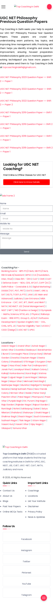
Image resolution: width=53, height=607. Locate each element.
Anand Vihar (23, 345)
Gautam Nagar (28, 357)
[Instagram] (26, 548)
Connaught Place (19, 353)
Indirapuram (39, 365)
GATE (29, 290)
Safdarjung (26, 408)
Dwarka (15, 357)
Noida (28, 393)
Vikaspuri (6, 428)
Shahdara (16, 412)
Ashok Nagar (38, 345)
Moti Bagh (39, 381)
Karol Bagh (31, 373)
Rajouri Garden (40, 404)
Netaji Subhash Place (22, 389)
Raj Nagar (41, 400)
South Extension (42, 416)
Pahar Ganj (39, 393)
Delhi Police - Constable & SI (16, 286)
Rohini (16, 408)
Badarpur (31, 349)
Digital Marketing (41, 286)
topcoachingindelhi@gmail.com (19, 67)
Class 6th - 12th (23, 279)
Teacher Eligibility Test (28, 325)
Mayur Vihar (15, 381)
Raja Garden (7, 404)
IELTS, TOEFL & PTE (16, 294)
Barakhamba (45, 349)
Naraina (5, 389)
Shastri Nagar (25, 416)
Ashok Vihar (7, 349)
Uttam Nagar (39, 420)
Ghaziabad (16, 361)
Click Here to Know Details (26, 182)
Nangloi (46, 385)
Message (4, 233)
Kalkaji (4, 373)
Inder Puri (27, 365)
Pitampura (37, 396)
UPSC (32, 329)
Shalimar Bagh (8, 416)
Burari (6, 353)
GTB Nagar (29, 361)
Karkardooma (17, 373)
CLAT (35, 279)
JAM (30, 294)
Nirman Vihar (17, 393)
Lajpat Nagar (16, 377)
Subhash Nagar (9, 420)
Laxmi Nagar (30, 377)
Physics (35, 314)
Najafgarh (36, 385)
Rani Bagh (6, 408)
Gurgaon (41, 361)
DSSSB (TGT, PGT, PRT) (13, 290)
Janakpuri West (22, 369)
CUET (48, 279)
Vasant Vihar (22, 424)
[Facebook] (26, 537)
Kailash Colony (39, 369)
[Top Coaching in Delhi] (26, 6)
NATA (4, 306)
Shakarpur (28, 412)
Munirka (25, 385)
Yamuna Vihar (20, 428)
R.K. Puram (28, 400)
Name (3, 203)
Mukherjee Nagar (10, 385)
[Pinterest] (26, 570)
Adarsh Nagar (8, 345)
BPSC (28, 275)
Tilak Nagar (25, 420)
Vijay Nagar (36, 424)
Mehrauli (28, 381)
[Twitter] (26, 559)
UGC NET (23, 329)
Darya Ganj (36, 353)
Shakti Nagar (42, 412)
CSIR (42, 279)
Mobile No (5, 223)
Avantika (19, 349)
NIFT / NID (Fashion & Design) (23, 310)
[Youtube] (26, 581)
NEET (4, 310)
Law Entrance (32, 298)
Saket (37, 408)
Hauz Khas (14, 365)
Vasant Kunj (7, 424)
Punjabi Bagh (15, 400)
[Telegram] (26, 592)
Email (3, 213)
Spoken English (25, 321)
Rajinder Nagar (23, 404)
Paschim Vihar (8, 396)
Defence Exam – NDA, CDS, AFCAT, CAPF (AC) (26, 282)
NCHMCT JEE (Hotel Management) (27, 306)
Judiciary (18, 298)
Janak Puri (6, 369)
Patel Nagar (24, 396)
